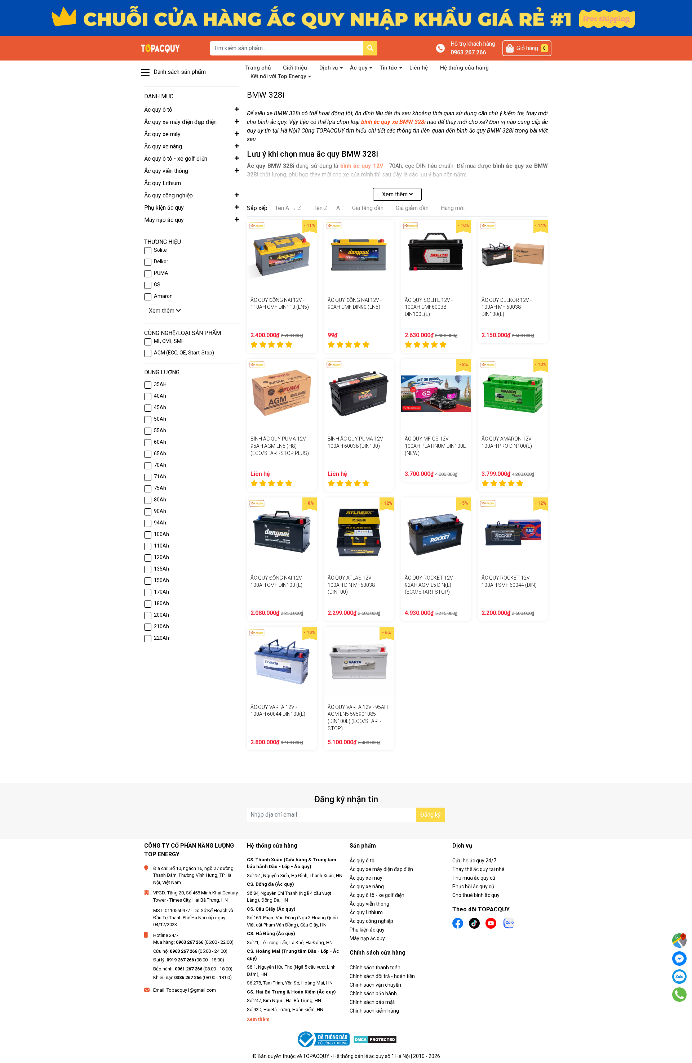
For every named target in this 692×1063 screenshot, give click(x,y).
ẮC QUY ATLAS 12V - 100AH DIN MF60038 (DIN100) (351, 585)
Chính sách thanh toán (375, 967)
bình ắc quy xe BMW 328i (393, 122)
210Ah (161, 626)
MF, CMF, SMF (169, 341)
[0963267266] (679, 994)
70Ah (160, 465)
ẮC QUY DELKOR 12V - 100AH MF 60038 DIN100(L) (507, 307)
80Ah (160, 500)
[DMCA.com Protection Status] (375, 1039)
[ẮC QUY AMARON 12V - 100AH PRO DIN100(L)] (513, 394)
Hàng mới (453, 208)
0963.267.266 (468, 52)
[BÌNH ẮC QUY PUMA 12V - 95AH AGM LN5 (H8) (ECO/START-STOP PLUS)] (282, 394)
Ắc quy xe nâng (367, 886)
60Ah (160, 442)
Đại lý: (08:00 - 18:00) (188, 959)
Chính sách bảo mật (372, 1002)
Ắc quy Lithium (366, 912)
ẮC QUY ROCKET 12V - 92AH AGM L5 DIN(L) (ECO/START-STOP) (430, 585)
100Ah (161, 534)
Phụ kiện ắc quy (367, 930)
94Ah (160, 523)
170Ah (161, 592)
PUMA (161, 273)
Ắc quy (358, 67)
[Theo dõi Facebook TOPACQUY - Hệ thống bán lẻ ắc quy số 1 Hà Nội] (457, 922)
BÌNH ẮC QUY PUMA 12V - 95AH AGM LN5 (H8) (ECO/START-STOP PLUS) (279, 446)
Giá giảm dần (412, 208)
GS (157, 284)
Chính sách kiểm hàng (374, 1011)
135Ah (161, 569)
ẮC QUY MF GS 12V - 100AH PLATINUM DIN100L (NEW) (435, 446)
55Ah (160, 430)
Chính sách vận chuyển (375, 985)
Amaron (163, 296)
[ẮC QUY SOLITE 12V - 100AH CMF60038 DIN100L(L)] (436, 255)
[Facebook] (679, 958)
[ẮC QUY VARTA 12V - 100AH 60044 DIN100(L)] (282, 662)
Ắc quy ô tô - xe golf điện (377, 895)
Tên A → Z (288, 208)
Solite (160, 250)
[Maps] (679, 940)
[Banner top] (346, 17)
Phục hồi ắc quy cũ (473, 886)
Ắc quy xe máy (366, 878)
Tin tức (388, 67)
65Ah (160, 453)
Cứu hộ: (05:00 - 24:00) (190, 951)
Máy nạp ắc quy (367, 938)
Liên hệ (418, 67)
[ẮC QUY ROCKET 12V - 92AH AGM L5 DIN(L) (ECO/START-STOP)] (436, 532)
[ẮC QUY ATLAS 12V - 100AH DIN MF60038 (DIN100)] (359, 532)
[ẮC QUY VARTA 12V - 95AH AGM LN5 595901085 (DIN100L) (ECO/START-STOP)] (359, 662)
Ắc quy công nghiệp (371, 921)
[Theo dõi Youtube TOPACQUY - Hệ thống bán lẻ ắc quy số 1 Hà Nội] (490, 922)
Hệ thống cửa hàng (464, 67)
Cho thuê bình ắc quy (476, 895)
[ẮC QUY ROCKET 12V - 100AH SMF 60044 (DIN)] (513, 532)
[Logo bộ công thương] (324, 1039)
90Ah (160, 511)
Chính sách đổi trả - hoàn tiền (382, 976)
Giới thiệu (295, 67)
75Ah (160, 488)
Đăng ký (430, 814)
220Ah (161, 638)
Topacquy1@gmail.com (191, 990)
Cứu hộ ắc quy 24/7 (474, 860)
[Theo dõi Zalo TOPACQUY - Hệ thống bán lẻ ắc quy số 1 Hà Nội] (509, 922)
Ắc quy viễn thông (369, 904)
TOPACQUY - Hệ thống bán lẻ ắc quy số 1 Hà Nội (356, 1056)
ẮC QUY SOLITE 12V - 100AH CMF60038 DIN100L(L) (429, 307)
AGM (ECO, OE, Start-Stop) (184, 353)
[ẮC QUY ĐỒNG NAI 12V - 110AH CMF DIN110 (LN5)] (282, 255)
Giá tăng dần (367, 208)
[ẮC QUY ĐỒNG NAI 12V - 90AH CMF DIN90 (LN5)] (359, 255)
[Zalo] (679, 976)
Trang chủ (258, 67)
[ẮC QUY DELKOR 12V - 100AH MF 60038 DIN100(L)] (513, 255)
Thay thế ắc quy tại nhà (478, 869)
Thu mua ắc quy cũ (473, 878)
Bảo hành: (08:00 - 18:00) (192, 969)
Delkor (161, 261)
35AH (160, 384)
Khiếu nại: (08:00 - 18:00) (192, 977)
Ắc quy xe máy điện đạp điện (381, 869)
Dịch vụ (328, 67)
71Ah (160, 476)
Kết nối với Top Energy (278, 76)
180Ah (161, 603)
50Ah (160, 419)
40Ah (160, 396)
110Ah (161, 546)
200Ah (161, 615)
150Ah (161, 580)
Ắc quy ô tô (362, 860)
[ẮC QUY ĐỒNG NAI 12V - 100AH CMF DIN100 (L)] (282, 532)
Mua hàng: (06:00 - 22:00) (193, 942)
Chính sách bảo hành (373, 993)
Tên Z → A (327, 208)
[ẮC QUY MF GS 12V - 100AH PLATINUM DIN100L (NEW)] (436, 394)
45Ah (160, 407)
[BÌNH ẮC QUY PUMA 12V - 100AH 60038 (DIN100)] (359, 394)
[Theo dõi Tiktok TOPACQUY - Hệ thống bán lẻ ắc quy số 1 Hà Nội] (474, 922)
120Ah (161, 557)
